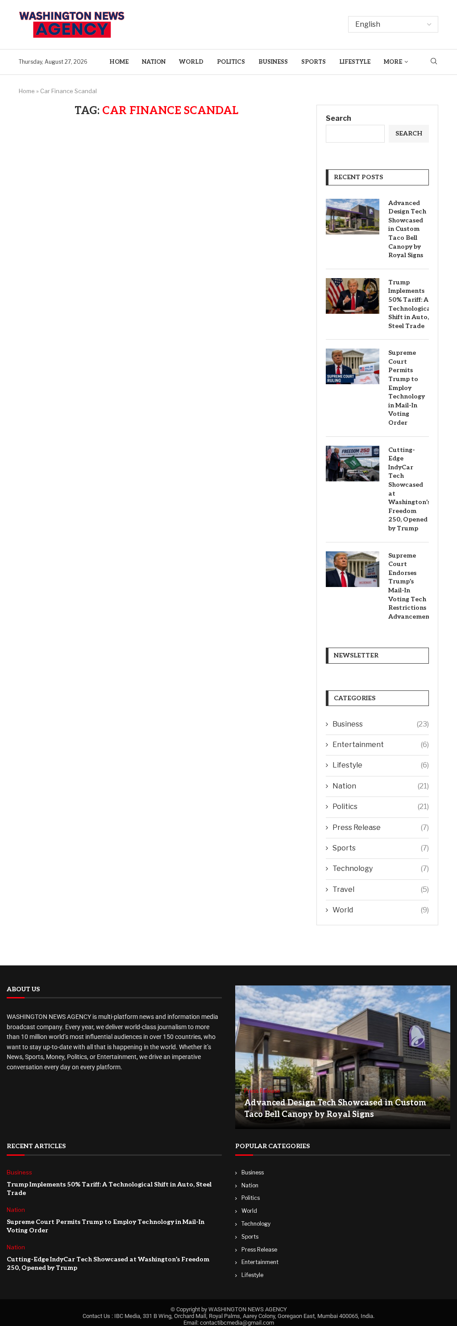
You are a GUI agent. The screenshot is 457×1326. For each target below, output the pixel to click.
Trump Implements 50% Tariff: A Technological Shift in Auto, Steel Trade (408, 304)
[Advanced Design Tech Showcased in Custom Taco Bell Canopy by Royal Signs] (352, 216)
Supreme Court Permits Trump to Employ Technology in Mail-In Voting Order (406, 388)
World (191, 62)
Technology (380, 868)
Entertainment (380, 744)
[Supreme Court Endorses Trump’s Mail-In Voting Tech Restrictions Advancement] (352, 569)
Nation (154, 62)
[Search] (433, 62)
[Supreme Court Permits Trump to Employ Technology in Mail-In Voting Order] (352, 366)
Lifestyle (354, 62)
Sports (313, 62)
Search (338, 118)
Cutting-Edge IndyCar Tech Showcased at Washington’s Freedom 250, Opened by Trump (408, 489)
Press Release (380, 827)
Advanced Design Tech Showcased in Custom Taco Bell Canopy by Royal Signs (407, 229)
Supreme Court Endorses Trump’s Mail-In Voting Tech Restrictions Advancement (408, 586)
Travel (380, 889)
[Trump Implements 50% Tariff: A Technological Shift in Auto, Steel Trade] (352, 296)
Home (119, 62)
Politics (231, 62)
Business (273, 62)
